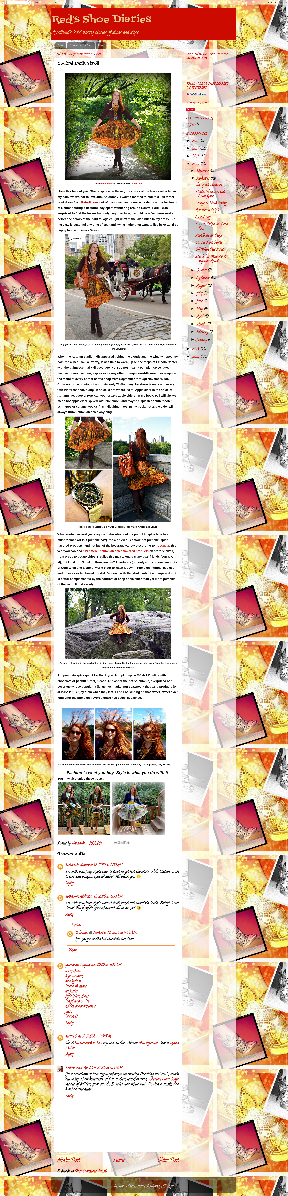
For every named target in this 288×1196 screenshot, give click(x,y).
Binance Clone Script (164, 1079)
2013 (196, 357)
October (202, 270)
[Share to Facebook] (125, 842)
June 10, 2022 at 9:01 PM (93, 1036)
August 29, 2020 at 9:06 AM (101, 965)
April (200, 317)
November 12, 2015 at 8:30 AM (101, 865)
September (203, 278)
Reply (70, 883)
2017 (196, 149)
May (200, 309)
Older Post (168, 1160)
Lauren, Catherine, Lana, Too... (212, 226)
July (199, 293)
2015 (196, 164)
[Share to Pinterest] (128, 842)
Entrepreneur (74, 1068)
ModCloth (137, 183)
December (203, 171)
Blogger (168, 1186)
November (203, 179)
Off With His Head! (210, 250)
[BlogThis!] (118, 842)
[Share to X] (122, 842)
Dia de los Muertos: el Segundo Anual (211, 259)
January (202, 340)
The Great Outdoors (209, 185)
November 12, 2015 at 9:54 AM (114, 933)
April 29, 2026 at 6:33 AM (103, 1068)
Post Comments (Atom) (91, 1171)
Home (61, 45)
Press (101, 45)
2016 (196, 156)
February (202, 332)
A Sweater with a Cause (81, 45)
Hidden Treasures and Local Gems (210, 194)
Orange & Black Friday (211, 203)
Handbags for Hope (209, 236)
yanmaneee (72, 965)
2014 (196, 349)
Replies (76, 925)
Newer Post (68, 1160)
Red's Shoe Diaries (101, 19)
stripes (190, 124)
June (200, 301)
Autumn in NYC (207, 210)
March (201, 324)
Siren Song (203, 217)
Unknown (72, 865)
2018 (196, 141)
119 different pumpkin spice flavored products (116, 551)
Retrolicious (107, 183)
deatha (70, 1036)
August (202, 286)
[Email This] (115, 842)
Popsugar (162, 545)
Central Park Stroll (209, 243)
